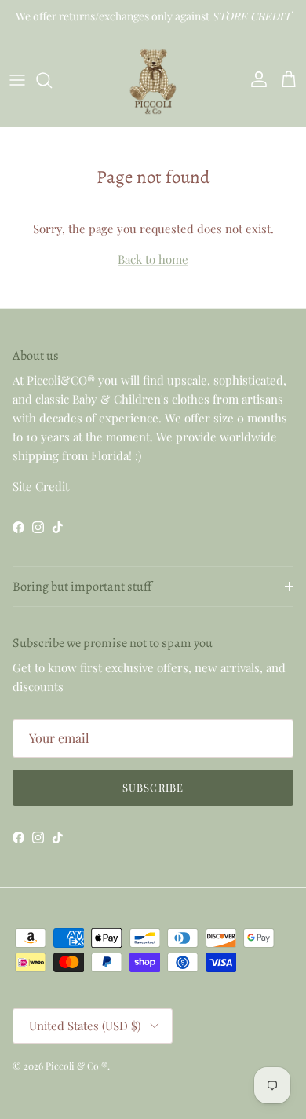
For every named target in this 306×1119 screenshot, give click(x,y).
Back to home (153, 259)
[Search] (52, 80)
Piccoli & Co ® (76, 1065)
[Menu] (17, 80)
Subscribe (152, 787)
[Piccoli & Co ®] (153, 80)
